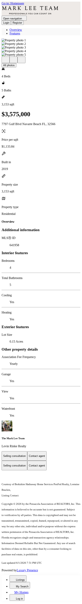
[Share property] (21, 60)
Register (17, 22)
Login (6, 22)
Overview (16, 29)
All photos (9, 65)
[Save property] (14, 60)
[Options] (6, 60)
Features (15, 33)
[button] (41, 40)
